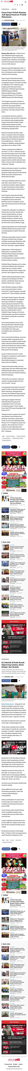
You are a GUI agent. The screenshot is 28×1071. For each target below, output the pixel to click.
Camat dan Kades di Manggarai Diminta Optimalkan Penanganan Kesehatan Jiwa (16, 589)
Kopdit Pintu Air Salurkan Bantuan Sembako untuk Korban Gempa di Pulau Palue (18, 526)
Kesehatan (12, 530)
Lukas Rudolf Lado (13, 528)
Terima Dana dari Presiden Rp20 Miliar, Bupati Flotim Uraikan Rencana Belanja (17, 500)
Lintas (11, 496)
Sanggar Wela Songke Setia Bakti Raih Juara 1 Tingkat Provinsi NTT (17, 564)
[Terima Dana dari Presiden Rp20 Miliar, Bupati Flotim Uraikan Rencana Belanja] (5, 498)
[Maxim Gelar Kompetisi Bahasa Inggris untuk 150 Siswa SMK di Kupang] (5, 605)
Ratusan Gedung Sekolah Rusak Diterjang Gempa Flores (17, 548)
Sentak (14, 9)
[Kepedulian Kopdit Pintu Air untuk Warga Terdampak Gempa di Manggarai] (5, 510)
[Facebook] (15, 5)
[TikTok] (20, 5)
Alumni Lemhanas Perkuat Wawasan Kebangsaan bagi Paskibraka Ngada (17, 556)
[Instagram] (17, 5)
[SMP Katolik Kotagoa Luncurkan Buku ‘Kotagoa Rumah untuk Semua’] (5, 597)
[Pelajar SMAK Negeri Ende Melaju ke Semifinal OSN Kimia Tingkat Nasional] (5, 571)
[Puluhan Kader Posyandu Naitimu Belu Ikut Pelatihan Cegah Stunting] (5, 533)
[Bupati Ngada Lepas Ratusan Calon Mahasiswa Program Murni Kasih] (5, 580)
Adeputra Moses (13, 513)
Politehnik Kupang (6, 438)
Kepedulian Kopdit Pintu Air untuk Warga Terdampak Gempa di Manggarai (17, 510)
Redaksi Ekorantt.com (14, 504)
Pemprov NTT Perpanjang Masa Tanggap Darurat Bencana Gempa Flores (17, 518)
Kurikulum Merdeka (21, 436)
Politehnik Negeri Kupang (17, 438)
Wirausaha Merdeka (6, 440)
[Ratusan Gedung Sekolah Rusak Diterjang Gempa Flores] (5, 547)
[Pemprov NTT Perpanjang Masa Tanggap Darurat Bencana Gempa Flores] (5, 518)
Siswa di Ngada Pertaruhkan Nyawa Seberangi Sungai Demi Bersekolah (17, 614)
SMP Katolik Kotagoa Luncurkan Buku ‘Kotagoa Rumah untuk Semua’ (17, 598)
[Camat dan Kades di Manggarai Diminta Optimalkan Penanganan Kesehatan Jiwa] (5, 588)
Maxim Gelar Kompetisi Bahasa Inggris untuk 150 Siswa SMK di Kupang (17, 606)
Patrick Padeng (9, 20)
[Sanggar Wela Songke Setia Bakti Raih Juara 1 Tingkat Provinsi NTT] (5, 563)
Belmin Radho (12, 559)
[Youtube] (22, 5)
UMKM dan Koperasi (14, 507)
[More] (19, 24)
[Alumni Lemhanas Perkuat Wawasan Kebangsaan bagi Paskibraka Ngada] (5, 555)
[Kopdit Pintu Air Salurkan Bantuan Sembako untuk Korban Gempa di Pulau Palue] (5, 525)
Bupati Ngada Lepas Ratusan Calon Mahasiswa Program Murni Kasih (18, 580)
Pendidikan (5, 9)
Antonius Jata (12, 520)
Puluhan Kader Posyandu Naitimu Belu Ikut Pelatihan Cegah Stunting (17, 533)
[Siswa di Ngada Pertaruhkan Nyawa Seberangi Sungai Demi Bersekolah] (5, 613)
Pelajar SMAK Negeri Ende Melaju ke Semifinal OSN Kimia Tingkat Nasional (17, 572)
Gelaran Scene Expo (10, 436)
